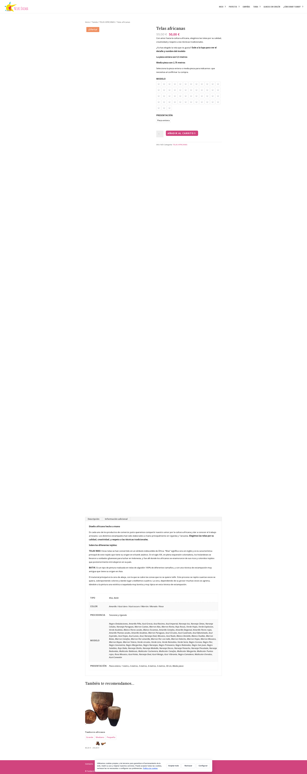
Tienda (255, 7)
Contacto (89, 764)
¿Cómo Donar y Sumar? (292, 7)
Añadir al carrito (181, 133)
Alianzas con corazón (272, 7)
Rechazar (188, 766)
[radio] (158, 84)
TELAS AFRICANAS (107, 22)
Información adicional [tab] (116, 519)
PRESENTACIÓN (164, 115)
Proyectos (233, 7)
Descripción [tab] (93, 519)
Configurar (203, 766)
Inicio (221, 7)
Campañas (246, 7)
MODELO (161, 78)
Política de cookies (150, 768)
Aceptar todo (173, 766)
